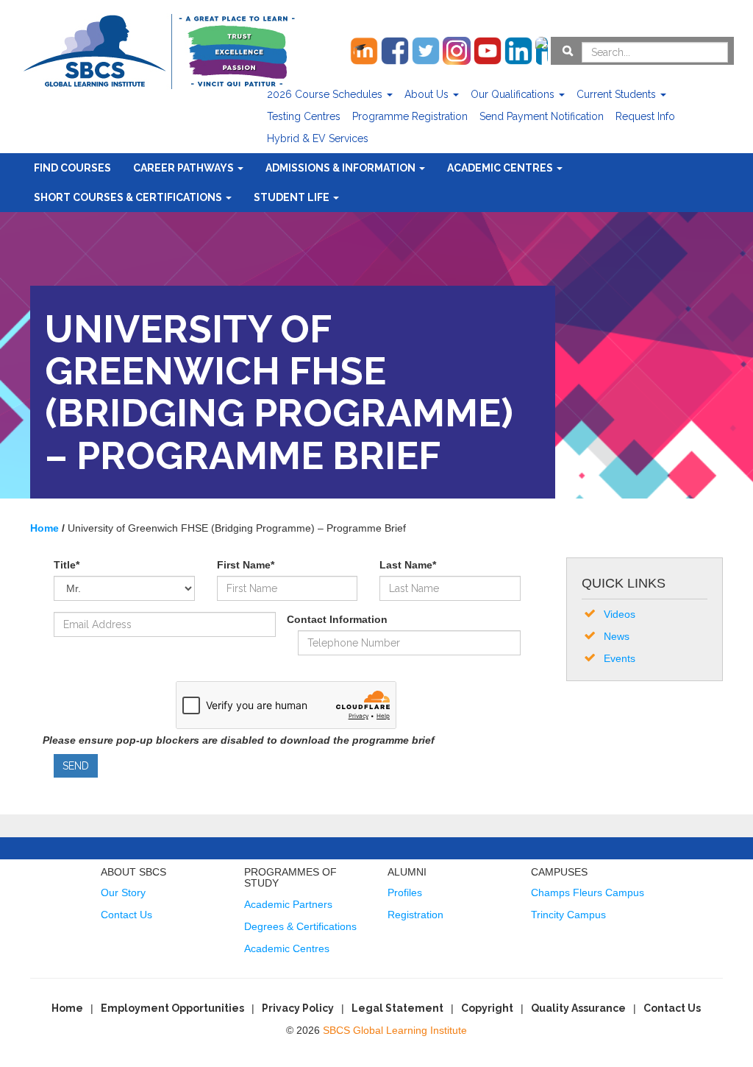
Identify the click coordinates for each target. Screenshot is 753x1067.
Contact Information (337, 619)
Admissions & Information (341, 168)
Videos (619, 614)
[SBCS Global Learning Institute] (159, 49)
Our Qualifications (514, 94)
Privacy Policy (298, 1008)
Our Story (123, 892)
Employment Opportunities (172, 1008)
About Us (428, 94)
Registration (415, 914)
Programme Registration (410, 116)
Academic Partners (288, 904)
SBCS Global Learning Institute (395, 1030)
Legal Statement (397, 1008)
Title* (66, 565)
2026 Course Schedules (326, 94)
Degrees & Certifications (300, 926)
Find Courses (72, 168)
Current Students (618, 94)
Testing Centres (303, 116)
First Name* (245, 565)
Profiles (405, 892)
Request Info (645, 116)
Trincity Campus (568, 914)
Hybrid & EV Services (317, 138)
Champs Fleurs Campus (587, 892)
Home (67, 1008)
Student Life (293, 197)
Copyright (487, 1008)
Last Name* (407, 565)
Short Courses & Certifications (129, 197)
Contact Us (126, 914)
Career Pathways (184, 168)
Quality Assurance (578, 1008)
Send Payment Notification (541, 116)
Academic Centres (501, 168)
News (616, 636)
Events (619, 658)
